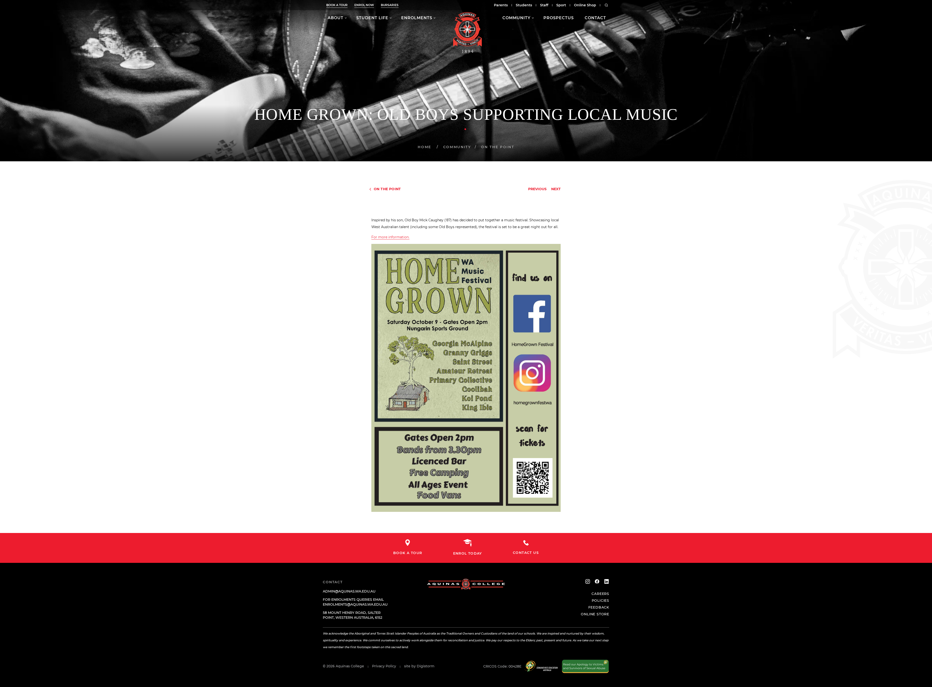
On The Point (497, 147)
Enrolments (416, 18)
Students (524, 5)
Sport (561, 5)
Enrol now (364, 5)
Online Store (595, 614)
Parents (501, 5)
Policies (600, 600)
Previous (537, 189)
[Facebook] (597, 581)
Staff (544, 5)
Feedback (598, 607)
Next (556, 189)
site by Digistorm (419, 666)
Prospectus (558, 18)
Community (516, 18)
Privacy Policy (384, 666)
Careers (600, 594)
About (335, 18)
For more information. (390, 237)
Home (424, 147)
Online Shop (585, 5)
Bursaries (390, 5)
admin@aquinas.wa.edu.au (349, 591)
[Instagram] (587, 581)
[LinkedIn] (606, 581)
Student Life (372, 18)
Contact (595, 18)
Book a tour (337, 5)
